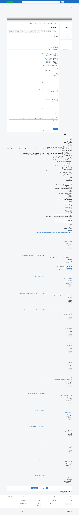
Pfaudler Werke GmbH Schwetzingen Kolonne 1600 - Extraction (61, 257)
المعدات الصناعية (69, 492)
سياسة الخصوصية (62, 269)
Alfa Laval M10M (69, 477)
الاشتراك (69, 268)
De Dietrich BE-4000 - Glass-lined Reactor (64, 445)
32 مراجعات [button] (49, 49)
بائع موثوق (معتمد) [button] (55, 46)
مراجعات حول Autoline (53, 503)
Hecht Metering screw (68, 328)
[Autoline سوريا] (68, 1)
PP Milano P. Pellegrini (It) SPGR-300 (65, 395)
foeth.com (56, 63)
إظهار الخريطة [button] (42, 82)
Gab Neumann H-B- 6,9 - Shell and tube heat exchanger (62, 295)
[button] (53, 51)
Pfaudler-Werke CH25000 (67, 241)
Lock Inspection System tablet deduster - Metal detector (62, 379)
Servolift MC (70, 362)
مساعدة (71, 500)
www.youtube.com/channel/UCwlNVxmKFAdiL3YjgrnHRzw (49, 65)
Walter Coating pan (68, 461)
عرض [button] (52, 55)
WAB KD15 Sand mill (68, 345)
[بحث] (58, 1)
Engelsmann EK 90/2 (68, 412)
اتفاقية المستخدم (57, 269)
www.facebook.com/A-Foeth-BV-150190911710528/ (50, 64)
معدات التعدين (65, 492)
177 (40, 488)
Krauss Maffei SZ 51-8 (68, 278)
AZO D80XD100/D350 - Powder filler (65, 428)
